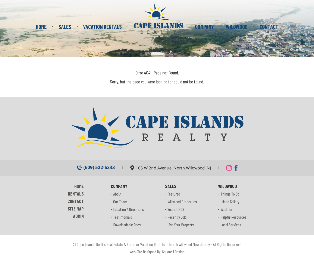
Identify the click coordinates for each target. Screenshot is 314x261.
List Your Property (180, 224)
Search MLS (175, 209)
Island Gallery (229, 201)
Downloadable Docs (127, 224)
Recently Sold (176, 216)
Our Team (120, 201)
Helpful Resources (233, 216)
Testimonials (122, 216)
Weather (226, 209)
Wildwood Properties (182, 201)
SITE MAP (76, 208)
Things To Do (229, 193)
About (117, 193)
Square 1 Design (173, 251)
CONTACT (269, 26)
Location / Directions (128, 209)
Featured (173, 193)
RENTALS (76, 193)
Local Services (230, 224)
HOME (41, 26)
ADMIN (78, 216)
